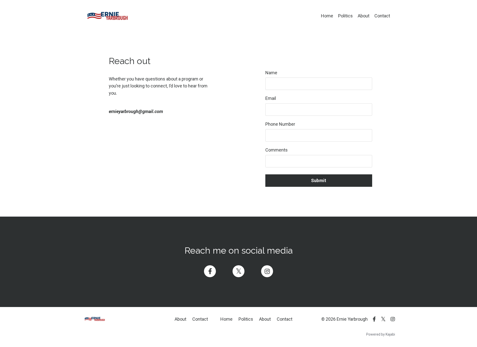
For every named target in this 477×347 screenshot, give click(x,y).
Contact (382, 15)
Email (270, 98)
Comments (276, 150)
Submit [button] (318, 180)
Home (327, 15)
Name (271, 72)
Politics (345, 15)
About (363, 15)
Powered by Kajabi (380, 334)
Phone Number (280, 124)
